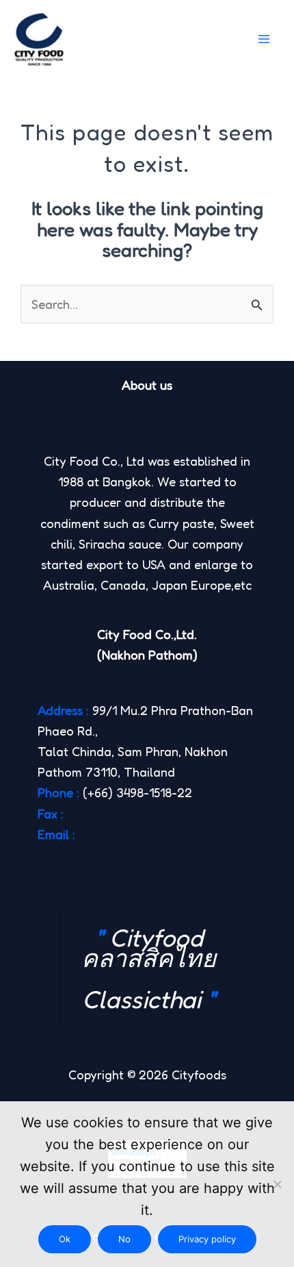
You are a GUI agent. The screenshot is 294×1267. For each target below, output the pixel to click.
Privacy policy (207, 1238)
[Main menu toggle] (264, 39)
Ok (64, 1238)
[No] (277, 1184)
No (124, 1238)
